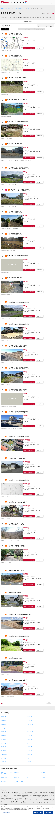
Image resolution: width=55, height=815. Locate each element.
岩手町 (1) (3, 750)
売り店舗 (43, 777)
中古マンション (4, 777)
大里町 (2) (30, 750)
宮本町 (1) (3, 746)
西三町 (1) (3, 739)
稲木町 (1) (3, 720)
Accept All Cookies (38, 812)
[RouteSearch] (14, 2)
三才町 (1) (3, 731)
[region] (27, 810)
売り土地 (15, 8)
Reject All (48, 812)
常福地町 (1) (30, 731)
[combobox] (41, 26)
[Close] (52, 807)
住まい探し (8, 8)
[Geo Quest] (25, 2)
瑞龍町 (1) (3, 735)
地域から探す (22, 8)
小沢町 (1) (30, 720)
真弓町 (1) (30, 743)
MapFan (2, 8)
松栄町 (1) (3, 761)
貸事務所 (43, 772)
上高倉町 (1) (4, 754)
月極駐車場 (16, 772)
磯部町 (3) (30, 716)
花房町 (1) (30, 758)
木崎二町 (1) (30, 724)
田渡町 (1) (30, 735)
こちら (52, 802)
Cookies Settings (6, 812)
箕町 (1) (29, 761)
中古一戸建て (17, 777)
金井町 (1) (3, 724)
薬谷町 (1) (30, 754)
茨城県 (28, 8)
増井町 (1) (3, 743)
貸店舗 (29, 772)
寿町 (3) (3, 728)
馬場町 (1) (30, 739)
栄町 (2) (29, 728)
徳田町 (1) (3, 758)
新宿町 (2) (3, 716)
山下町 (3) (30, 746)
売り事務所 (3, 781)
